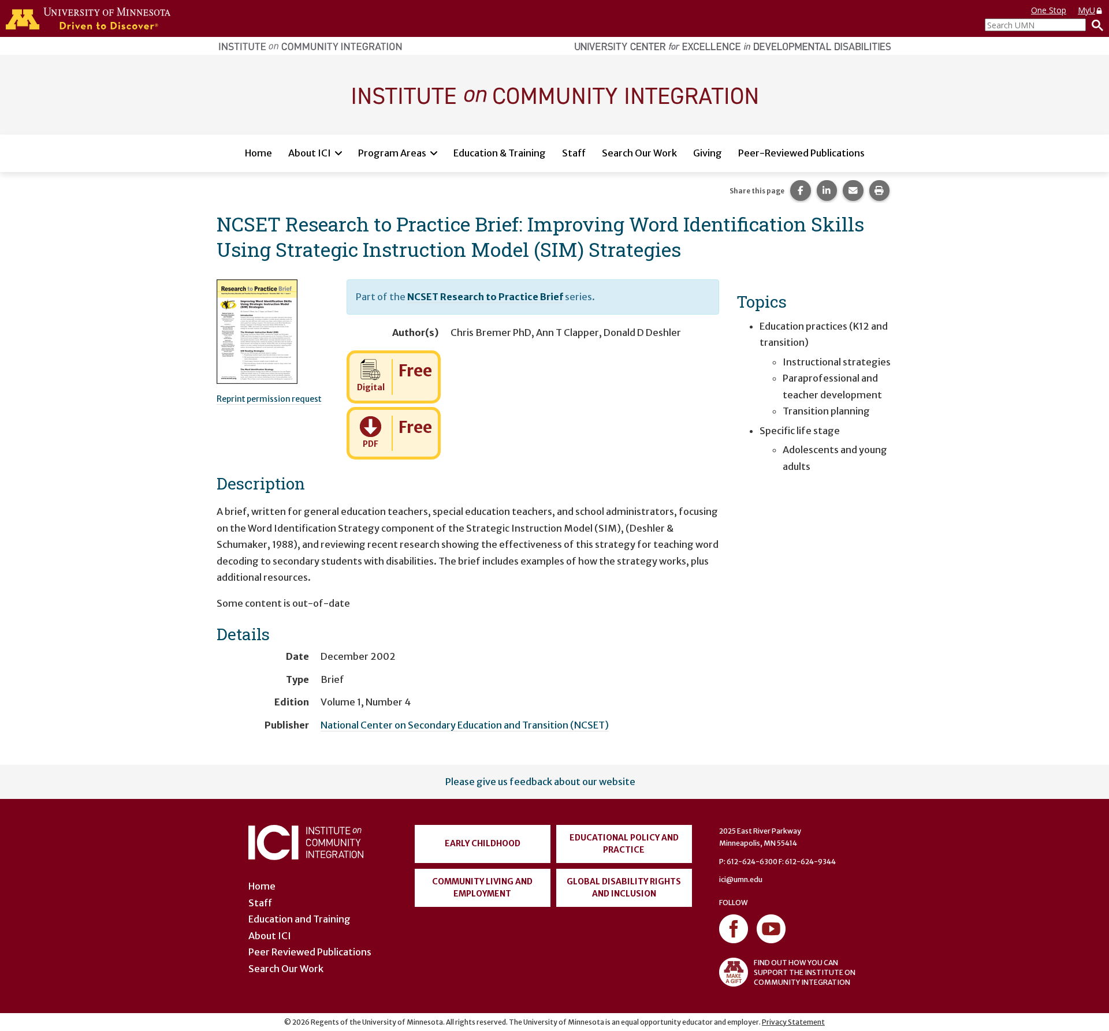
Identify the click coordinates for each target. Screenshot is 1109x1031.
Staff (574, 153)
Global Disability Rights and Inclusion (624, 887)
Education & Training (499, 153)
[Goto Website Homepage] (554, 94)
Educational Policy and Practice (624, 843)
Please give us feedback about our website (540, 781)
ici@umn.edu (740, 879)
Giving (707, 153)
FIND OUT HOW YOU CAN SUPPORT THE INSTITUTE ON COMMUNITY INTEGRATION (804, 972)
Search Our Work (639, 153)
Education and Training (299, 919)
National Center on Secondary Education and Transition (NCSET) (465, 725)
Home (258, 153)
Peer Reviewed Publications (309, 952)
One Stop (1048, 10)
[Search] (1094, 24)
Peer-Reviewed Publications (801, 153)
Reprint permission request (269, 399)
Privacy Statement (793, 1022)
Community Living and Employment (482, 887)
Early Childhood (482, 843)
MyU (1086, 10)
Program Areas (392, 153)
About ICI (309, 153)
